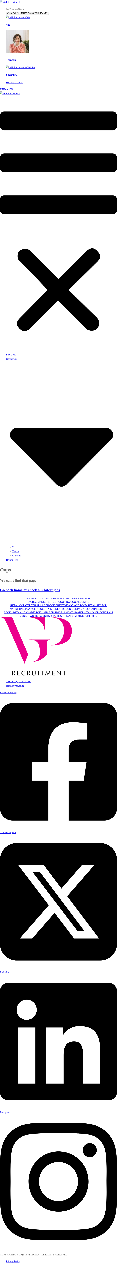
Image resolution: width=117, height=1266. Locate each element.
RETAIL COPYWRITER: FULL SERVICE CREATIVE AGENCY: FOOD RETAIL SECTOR (58, 605)
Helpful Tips (12, 560)
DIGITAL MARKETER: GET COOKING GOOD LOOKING (58, 602)
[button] (58, 223)
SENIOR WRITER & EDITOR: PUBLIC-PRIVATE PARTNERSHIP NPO (58, 616)
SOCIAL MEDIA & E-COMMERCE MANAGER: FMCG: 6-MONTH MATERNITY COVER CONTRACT (58, 612)
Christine (12, 74)
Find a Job (11, 354)
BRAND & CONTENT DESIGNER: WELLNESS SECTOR (58, 598)
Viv (8, 24)
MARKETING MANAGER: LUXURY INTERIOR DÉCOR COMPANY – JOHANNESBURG (58, 609)
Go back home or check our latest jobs (30, 590)
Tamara (11, 59)
